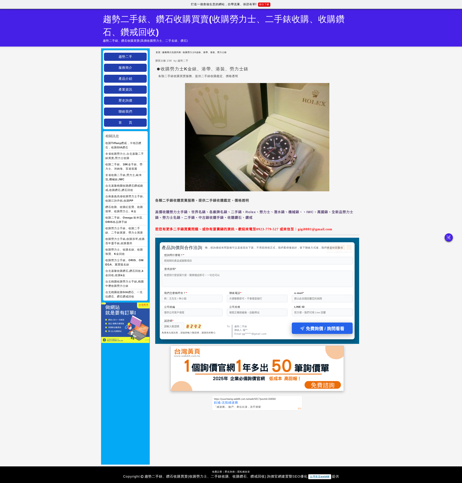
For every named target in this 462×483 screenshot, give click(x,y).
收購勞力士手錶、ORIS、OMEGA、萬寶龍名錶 (124, 262)
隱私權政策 (243, 471)
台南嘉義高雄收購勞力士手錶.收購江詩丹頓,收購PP (124, 198)
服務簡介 (125, 67)
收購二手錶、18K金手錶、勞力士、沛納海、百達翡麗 (124, 166)
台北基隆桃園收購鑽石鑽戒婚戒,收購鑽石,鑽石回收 (124, 188)
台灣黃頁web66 (320, 476)
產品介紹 (125, 78)
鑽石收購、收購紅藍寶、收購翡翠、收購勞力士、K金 (124, 209)
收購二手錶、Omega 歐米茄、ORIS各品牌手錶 (125, 219)
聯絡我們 (125, 111)
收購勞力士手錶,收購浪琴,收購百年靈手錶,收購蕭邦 (125, 241)
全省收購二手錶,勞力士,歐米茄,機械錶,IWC (123, 177)
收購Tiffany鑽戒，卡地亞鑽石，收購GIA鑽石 (123, 145)
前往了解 (264, 4)
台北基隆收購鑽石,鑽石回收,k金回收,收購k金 (124, 273)
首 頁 (125, 122)
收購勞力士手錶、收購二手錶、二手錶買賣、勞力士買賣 (124, 230)
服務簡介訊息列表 (171, 52)
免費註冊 (217, 471)
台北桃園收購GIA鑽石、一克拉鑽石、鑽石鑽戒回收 (124, 294)
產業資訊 (125, 89)
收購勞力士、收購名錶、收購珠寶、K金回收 (124, 251)
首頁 (158, 52)
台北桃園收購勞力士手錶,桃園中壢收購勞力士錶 (124, 283)
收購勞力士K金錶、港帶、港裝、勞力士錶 (205, 52)
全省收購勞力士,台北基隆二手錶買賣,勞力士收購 (124, 156)
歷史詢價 (125, 100)
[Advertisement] (257, 437)
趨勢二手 (125, 56)
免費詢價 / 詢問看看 (325, 328)
